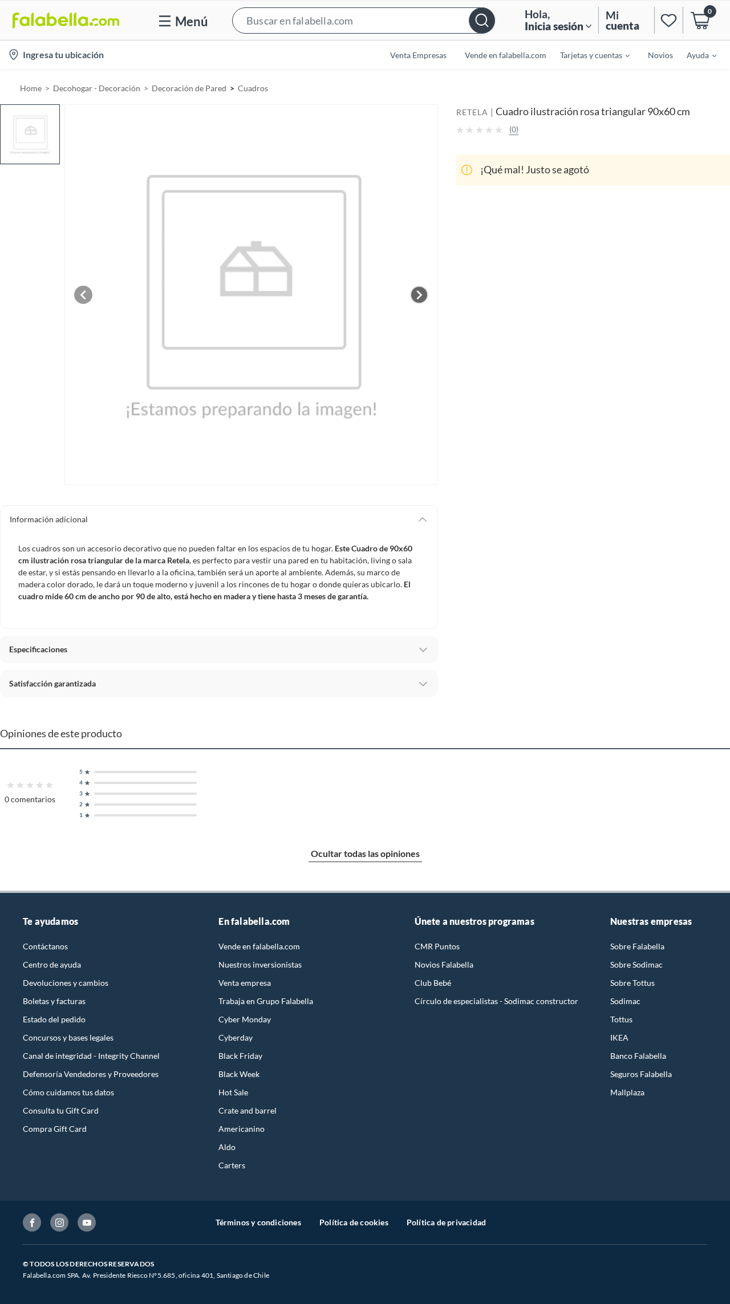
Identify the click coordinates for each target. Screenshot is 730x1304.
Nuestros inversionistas (260, 964)
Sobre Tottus (632, 983)
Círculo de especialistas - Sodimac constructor (496, 1001)
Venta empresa (244, 983)
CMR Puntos (437, 946)
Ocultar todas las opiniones (365, 853)
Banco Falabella (638, 1056)
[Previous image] (83, 295)
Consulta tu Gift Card (61, 1110)
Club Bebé (433, 983)
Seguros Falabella (641, 1074)
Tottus (621, 1019)
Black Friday (240, 1056)
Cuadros (253, 88)
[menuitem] (588, 55)
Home (31, 88)
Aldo (227, 1147)
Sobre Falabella (637, 946)
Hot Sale (233, 1092)
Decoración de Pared (189, 88)
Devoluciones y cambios (65, 983)
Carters (231, 1165)
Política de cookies (353, 1222)
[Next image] (419, 295)
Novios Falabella (444, 964)
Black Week (238, 1074)
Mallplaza (627, 1092)
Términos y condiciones (258, 1222)
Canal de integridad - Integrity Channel (91, 1056)
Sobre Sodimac (636, 964)
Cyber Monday (244, 1019)
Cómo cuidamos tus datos (68, 1092)
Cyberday (235, 1037)
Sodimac (625, 1001)
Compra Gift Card (55, 1129)
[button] (363, 20)
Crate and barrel (247, 1110)
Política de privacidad (446, 1222)
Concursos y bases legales (68, 1037)
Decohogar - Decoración (96, 88)
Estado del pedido (54, 1019)
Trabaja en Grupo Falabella (265, 1001)
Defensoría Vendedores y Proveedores (91, 1074)
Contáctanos (45, 946)
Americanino (241, 1129)
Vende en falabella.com (259, 946)
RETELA (472, 112)
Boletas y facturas (54, 1001)
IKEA (619, 1037)
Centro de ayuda (52, 964)
